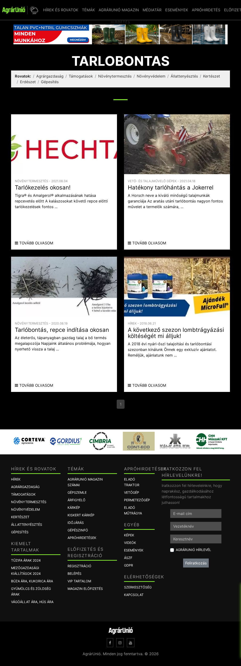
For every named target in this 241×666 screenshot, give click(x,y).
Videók (130, 543)
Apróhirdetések (82, 538)
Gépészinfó (78, 530)
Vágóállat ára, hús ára (32, 602)
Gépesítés (50, 81)
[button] (33, 10)
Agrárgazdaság (50, 76)
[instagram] (120, 642)
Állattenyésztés (184, 76)
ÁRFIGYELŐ (76, 500)
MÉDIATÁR (152, 10)
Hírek (15, 479)
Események (133, 550)
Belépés (74, 573)
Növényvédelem (151, 76)
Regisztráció (79, 566)
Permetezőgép (137, 500)
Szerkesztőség (138, 587)
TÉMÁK (88, 10)
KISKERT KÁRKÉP (81, 515)
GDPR (128, 565)
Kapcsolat (134, 595)
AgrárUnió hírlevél (193, 550)
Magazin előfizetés (85, 589)
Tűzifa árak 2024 (26, 560)
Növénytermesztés (115, 76)
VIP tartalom (79, 581)
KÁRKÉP (74, 508)
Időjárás (76, 523)
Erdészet (28, 81)
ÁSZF (128, 558)
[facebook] (110, 642)
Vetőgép (131, 492)
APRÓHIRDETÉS (206, 10)
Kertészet (211, 76)
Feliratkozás (196, 563)
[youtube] (130, 642)
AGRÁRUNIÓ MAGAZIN (119, 10)
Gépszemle (77, 492)
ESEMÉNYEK (176, 10)
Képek (129, 535)
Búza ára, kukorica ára (32, 581)
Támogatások (81, 76)
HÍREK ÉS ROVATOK (60, 10)
